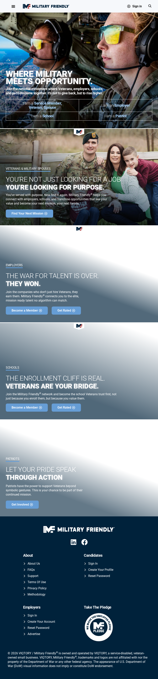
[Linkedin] (73, 542)
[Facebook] (85, 542)
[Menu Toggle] (13, 6)
